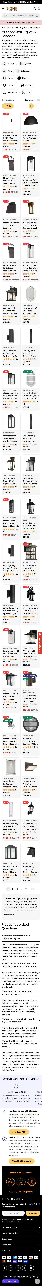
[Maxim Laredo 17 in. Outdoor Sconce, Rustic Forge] (11, 251)
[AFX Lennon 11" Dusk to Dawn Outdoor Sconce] (11, 293)
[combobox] (21, 15)
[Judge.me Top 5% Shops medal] (21, 1182)
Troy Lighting (9, 475)
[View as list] (37, 106)
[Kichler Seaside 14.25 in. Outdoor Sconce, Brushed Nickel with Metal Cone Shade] (11, 724)
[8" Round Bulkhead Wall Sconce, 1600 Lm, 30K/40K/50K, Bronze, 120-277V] (31, 724)
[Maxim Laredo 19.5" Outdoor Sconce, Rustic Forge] (11, 163)
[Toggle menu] (3, 8)
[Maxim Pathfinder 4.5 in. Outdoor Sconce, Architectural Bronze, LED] (31, 120)
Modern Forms (9, 433)
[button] (3, 22)
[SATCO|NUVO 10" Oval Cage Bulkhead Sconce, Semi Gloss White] (31, 293)
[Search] (37, 15)
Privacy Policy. (17, 1222)
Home (4, 27)
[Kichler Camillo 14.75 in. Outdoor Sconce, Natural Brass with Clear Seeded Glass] (31, 208)
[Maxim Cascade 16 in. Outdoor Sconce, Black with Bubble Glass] (11, 506)
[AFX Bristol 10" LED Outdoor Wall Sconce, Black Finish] (11, 852)
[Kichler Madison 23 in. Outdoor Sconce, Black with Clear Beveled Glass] (31, 809)
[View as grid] (31, 106)
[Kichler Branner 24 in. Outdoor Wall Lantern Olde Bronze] (11, 636)
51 (26, 889)
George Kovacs (29, 778)
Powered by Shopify (29, 1276)
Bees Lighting (14, 1276)
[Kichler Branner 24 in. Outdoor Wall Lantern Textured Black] (31, 251)
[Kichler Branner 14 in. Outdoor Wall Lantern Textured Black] (11, 378)
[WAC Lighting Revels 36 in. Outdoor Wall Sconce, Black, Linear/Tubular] (31, 336)
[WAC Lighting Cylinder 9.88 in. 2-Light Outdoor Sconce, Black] (11, 551)
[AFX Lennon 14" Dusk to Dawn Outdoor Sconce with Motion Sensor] (31, 636)
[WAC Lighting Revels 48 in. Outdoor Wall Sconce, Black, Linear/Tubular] (31, 421)
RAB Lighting (28, 390)
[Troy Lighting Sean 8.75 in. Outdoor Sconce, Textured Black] (31, 852)
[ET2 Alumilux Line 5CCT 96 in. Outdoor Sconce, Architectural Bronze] (11, 120)
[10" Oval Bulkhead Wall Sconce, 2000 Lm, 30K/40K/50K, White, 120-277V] (31, 378)
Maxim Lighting (29, 132)
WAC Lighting (28, 348)
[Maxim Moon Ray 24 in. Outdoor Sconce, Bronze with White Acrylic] (11, 809)
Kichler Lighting (30, 220)
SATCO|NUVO (28, 305)
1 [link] (8, 889)
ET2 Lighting (8, 132)
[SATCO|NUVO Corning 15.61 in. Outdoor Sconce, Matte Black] (31, 464)
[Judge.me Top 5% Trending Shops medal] (31, 1182)
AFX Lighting (8, 305)
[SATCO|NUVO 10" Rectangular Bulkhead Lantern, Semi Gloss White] (11, 767)
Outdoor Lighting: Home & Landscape (24, 27)
